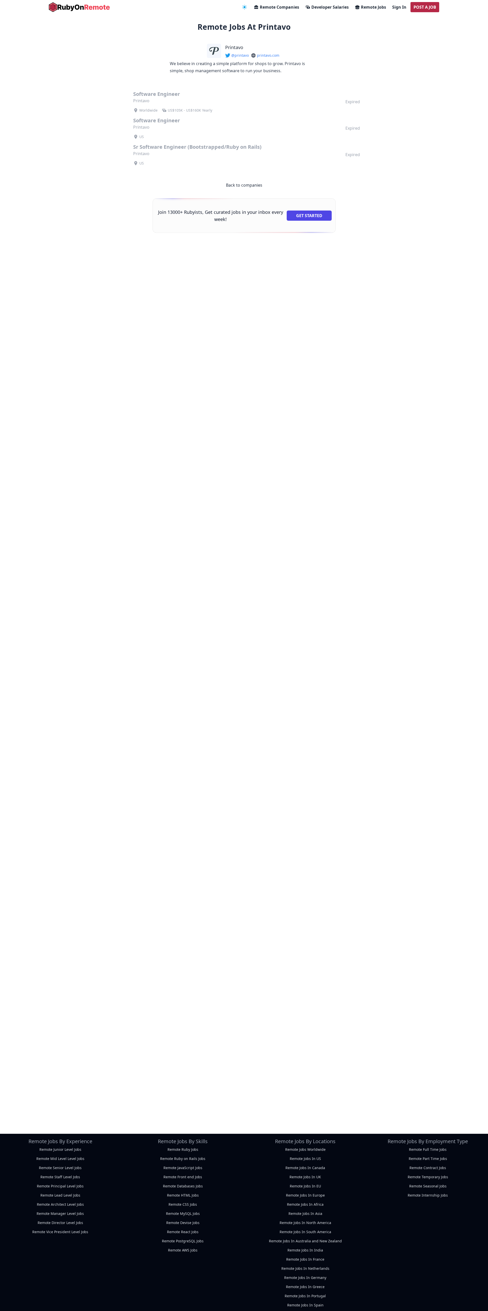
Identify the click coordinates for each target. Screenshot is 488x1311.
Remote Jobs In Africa (305, 1204)
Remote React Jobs (183, 1231)
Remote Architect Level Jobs (60, 1204)
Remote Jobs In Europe (305, 1195)
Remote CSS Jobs (183, 1204)
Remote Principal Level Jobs (60, 1186)
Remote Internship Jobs (428, 1195)
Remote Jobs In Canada (305, 1167)
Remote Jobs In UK (305, 1176)
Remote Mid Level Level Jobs (60, 1158)
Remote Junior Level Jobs (60, 1149)
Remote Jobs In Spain (305, 1305)
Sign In (399, 7)
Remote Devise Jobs (183, 1222)
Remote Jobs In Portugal (305, 1295)
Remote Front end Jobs (182, 1176)
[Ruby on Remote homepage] (79, 7)
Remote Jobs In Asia (305, 1213)
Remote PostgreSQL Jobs (183, 1241)
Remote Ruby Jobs (182, 1149)
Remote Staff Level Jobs (60, 1176)
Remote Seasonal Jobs (428, 1186)
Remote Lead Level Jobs (60, 1195)
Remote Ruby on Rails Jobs (182, 1158)
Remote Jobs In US (305, 1158)
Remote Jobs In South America (305, 1231)
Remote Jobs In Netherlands (305, 1268)
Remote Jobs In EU (305, 1186)
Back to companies (244, 185)
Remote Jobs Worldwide (305, 1149)
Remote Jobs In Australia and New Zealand (305, 1241)
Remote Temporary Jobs (428, 1176)
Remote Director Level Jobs (60, 1222)
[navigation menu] (244, 7)
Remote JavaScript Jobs (182, 1167)
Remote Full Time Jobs (428, 1149)
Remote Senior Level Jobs (60, 1167)
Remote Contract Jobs (427, 1167)
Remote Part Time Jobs (428, 1158)
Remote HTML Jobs (183, 1195)
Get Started (309, 215)
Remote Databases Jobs (183, 1186)
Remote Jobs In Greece (305, 1286)
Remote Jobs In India (305, 1250)
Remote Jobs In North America (305, 1222)
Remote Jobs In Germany (305, 1277)
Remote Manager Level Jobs (60, 1213)
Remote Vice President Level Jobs (60, 1231)
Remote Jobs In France (305, 1259)
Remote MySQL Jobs (183, 1213)
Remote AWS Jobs (182, 1250)
